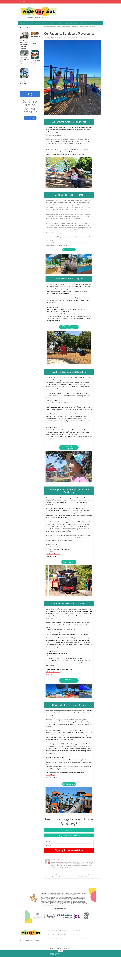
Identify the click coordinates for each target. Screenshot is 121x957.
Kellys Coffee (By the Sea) (53, 672)
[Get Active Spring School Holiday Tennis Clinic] (24, 53)
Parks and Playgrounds (88, 27)
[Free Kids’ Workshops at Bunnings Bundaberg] (35, 54)
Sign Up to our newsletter (69, 850)
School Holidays (50, 23)
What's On (59, 23)
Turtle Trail (49, 674)
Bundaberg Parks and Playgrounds (68, 27)
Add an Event (35, 2)
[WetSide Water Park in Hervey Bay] (24, 73)
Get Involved (39, 23)
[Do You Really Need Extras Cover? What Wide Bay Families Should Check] (24, 36)
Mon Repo (66, 660)
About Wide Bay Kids (24, 2)
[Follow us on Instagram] (56, 954)
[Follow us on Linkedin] (53, 954)
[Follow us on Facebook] (51, 954)
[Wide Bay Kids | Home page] (38, 12)
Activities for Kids (50, 27)
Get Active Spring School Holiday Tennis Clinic (24, 59)
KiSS (32, 23)
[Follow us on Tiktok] (58, 954)
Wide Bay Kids (24, 23)
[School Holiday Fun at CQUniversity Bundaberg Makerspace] (35, 33)
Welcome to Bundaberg (71, 23)
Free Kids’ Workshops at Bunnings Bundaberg (35, 62)
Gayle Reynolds (50, 37)
